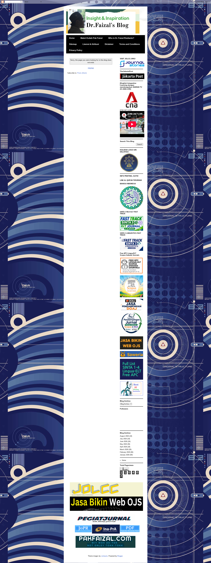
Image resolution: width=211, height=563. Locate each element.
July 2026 (123, 439)
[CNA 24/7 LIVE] (126, 110)
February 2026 (125, 452)
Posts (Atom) (82, 73)
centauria (104, 556)
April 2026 (123, 447)
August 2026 (124, 436)
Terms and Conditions (129, 44)
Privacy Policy (75, 50)
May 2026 (123, 444)
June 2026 (123, 441)
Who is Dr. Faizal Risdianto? (121, 38)
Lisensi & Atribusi (91, 44)
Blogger (120, 556)
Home (72, 38)
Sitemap (73, 44)
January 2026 (124, 455)
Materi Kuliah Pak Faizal (91, 38)
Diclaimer (109, 44)
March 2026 (124, 449)
